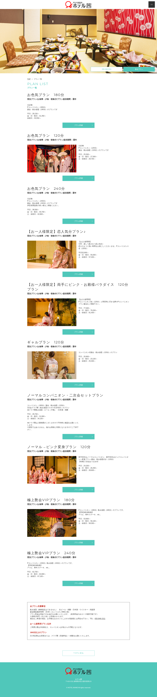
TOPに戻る (78, 653)
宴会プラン (139, 69)
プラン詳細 (78, 125)
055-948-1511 (106, 69)
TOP (29, 79)
